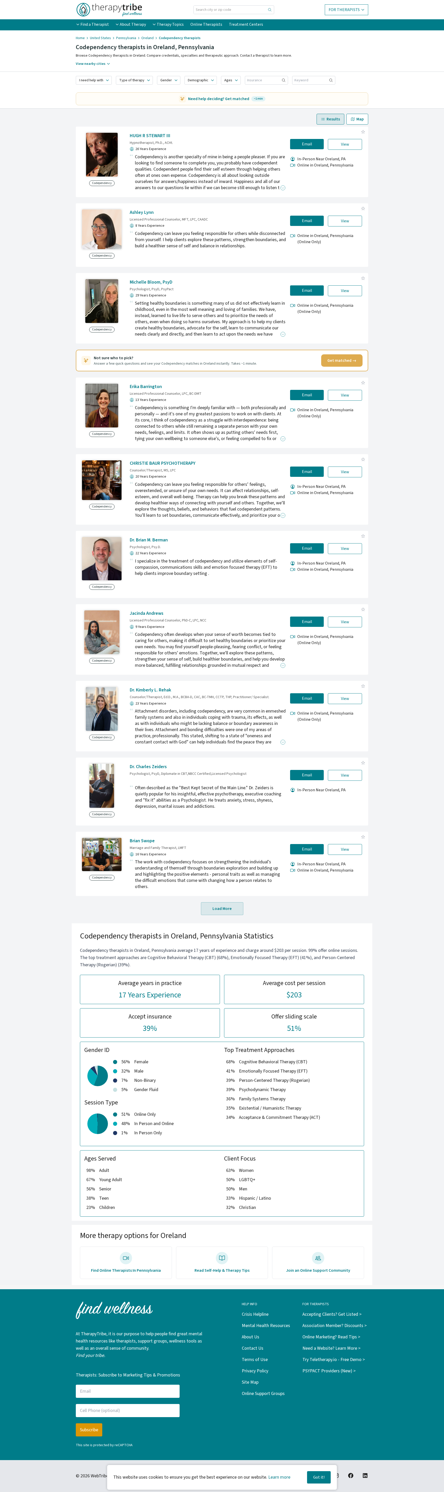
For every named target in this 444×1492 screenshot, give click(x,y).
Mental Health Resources (266, 1325)
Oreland (147, 38)
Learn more (279, 1477)
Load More (222, 908)
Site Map (250, 1382)
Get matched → (341, 360)
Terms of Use (255, 1359)
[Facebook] (351, 1475)
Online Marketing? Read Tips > (331, 1337)
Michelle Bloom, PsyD (151, 282)
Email (307, 144)
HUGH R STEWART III (150, 136)
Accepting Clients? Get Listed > (332, 1314)
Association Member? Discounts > (334, 1325)
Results (333, 119)
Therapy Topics (170, 24)
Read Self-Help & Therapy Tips (222, 1270)
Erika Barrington (146, 386)
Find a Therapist (94, 24)
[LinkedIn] (365, 1475)
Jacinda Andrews (146, 613)
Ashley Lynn (142, 212)
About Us (250, 1337)
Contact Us (252, 1348)
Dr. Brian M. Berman (149, 540)
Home (80, 38)
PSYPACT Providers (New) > (329, 1371)
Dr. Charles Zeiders (148, 766)
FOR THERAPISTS (344, 10)
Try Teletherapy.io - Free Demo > (333, 1359)
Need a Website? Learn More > (331, 1348)
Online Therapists (206, 24)
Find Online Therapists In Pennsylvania (126, 1270)
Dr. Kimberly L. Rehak (150, 690)
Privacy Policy (255, 1371)
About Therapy (133, 24)
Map (360, 119)
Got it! (319, 1477)
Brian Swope (142, 841)
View (345, 144)
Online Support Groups (263, 1393)
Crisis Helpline (255, 1314)
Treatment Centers (246, 24)
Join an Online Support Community (318, 1270)
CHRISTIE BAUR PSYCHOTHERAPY (163, 463)
